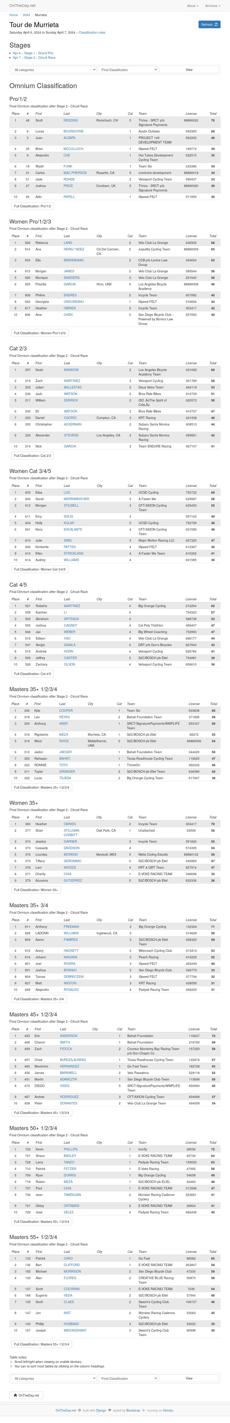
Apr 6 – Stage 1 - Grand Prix (33, 53)
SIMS (67, 540)
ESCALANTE (73, 529)
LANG (68, 242)
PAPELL (69, 196)
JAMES (69, 271)
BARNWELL (68, 1072)
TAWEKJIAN (72, 1194)
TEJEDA (65, 778)
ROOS (64, 741)
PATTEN (70, 546)
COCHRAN (72, 1288)
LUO (67, 492)
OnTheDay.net (23, 5)
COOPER (66, 710)
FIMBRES (71, 939)
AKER (63, 723)
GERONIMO (72, 861)
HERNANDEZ (69, 1066)
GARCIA (70, 284)
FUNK (68, 166)
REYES (64, 717)
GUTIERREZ (73, 880)
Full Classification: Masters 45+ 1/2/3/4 (41, 1112)
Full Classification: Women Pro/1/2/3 (40, 333)
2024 (26, 15)
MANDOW (71, 369)
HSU (67, 638)
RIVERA (69, 963)
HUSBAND (71, 1323)
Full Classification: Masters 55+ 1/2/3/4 (41, 1344)
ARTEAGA (71, 618)
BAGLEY (70, 1155)
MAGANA (70, 957)
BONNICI (70, 970)
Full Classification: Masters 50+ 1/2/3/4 (41, 1221)
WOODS (70, 867)
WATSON (70, 393)
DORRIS (70, 1175)
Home (13, 15)
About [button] (191, 5)
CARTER (70, 657)
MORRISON (72, 1271)
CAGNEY (70, 625)
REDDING (71, 120)
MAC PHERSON (75, 172)
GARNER (70, 841)
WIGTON (70, 983)
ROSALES (71, 989)
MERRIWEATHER (76, 499)
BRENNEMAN (74, 260)
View (189, 69)
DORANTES (68, 1103)
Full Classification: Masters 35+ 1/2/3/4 (41, 787)
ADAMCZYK (68, 1079)
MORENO (71, 854)
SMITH (65, 1042)
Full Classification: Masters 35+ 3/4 (39, 999)
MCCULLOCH (73, 148)
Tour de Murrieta (34, 24)
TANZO (69, 1162)
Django (101, 1410)
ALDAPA (69, 137)
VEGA (68, 1295)
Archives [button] (211, 5)
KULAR (69, 523)
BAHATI (64, 758)
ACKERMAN (73, 424)
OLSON (69, 664)
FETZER (70, 1168)
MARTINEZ (72, 380)
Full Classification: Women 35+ (36, 889)
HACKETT (71, 950)
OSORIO (70, 417)
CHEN (68, 314)
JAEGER (65, 752)
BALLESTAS (73, 387)
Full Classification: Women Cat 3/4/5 (40, 569)
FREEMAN (71, 926)
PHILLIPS (70, 1149)
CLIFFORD (72, 1264)
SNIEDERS (72, 277)
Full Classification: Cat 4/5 (32, 673)
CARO (68, 1258)
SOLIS (68, 516)
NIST (67, 1312)
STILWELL (71, 505)
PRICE (68, 185)
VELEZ (69, 1212)
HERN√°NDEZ (74, 249)
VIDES (64, 1085)
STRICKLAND (74, 553)
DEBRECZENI (74, 976)
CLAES (69, 1301)
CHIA (67, 874)
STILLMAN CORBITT (71, 832)
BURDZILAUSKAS (73, 1059)
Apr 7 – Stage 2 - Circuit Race (34, 57)
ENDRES (70, 295)
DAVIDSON (72, 848)
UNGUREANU (74, 301)
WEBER (69, 631)
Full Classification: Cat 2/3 (32, 455)
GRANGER (67, 771)
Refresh (208, 24)
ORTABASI (71, 1205)
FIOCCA (66, 1048)
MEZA (63, 734)
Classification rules (92, 32)
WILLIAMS (71, 559)
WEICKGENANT (75, 1330)
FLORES (70, 1277)
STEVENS (71, 435)
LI (65, 612)
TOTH (63, 765)
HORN (68, 651)
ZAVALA (69, 644)
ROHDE (69, 179)
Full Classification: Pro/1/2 (32, 206)
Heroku (168, 1410)
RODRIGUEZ (69, 1096)
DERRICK (71, 400)
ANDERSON (68, 1035)
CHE (67, 155)
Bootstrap (133, 1410)
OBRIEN (70, 308)
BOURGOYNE (74, 131)
